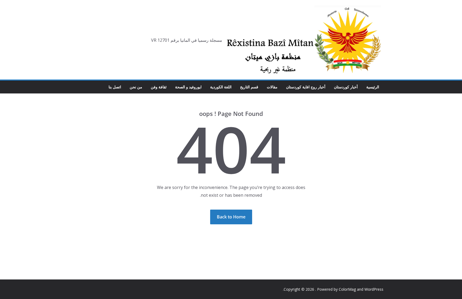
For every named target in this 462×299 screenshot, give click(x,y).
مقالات (272, 86)
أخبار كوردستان (346, 86)
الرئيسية (372, 86)
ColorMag (347, 289)
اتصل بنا (115, 86)
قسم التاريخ (249, 86)
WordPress (373, 289)
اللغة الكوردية (221, 86)
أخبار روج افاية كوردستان (305, 86)
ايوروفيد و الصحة (188, 86)
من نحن (136, 86)
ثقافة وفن (159, 86)
